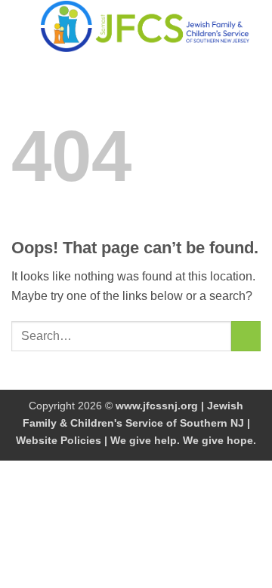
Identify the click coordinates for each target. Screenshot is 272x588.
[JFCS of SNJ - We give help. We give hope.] (145, 26)
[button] (20, 26)
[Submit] (246, 336)
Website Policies (58, 440)
